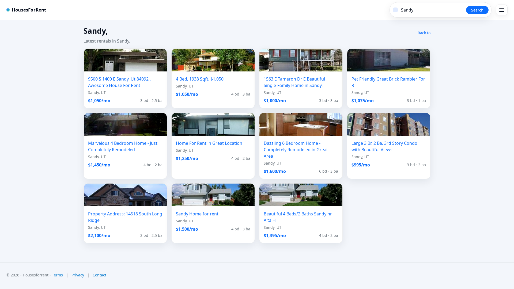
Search (477, 10)
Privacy (77, 274)
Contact (99, 274)
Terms (57, 274)
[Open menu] (502, 10)
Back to (424, 32)
